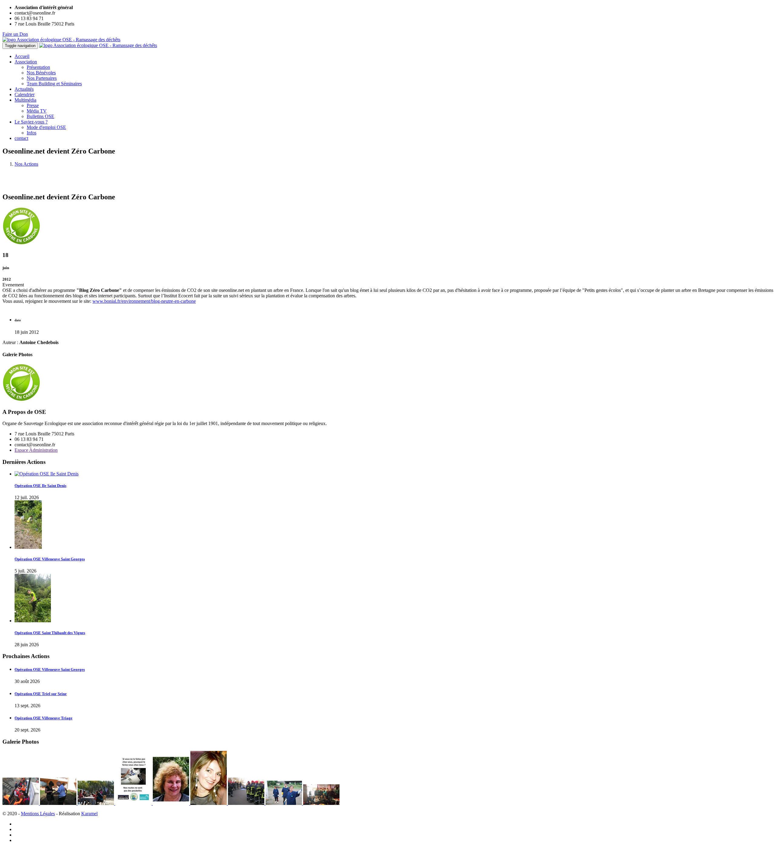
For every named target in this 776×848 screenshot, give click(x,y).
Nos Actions (26, 164)
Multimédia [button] (25, 100)
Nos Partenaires (42, 78)
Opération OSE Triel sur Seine (41, 693)
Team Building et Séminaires (54, 83)
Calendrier (25, 94)
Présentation (38, 67)
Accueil (22, 56)
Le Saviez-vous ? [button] (31, 121)
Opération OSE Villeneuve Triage (43, 718)
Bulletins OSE (40, 116)
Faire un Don (15, 34)
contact (21, 138)
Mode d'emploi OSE (46, 127)
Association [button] (26, 61)
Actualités (24, 89)
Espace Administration (36, 450)
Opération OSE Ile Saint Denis (40, 485)
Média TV (37, 110)
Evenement (13, 284)
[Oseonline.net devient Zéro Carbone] (21, 400)
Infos (31, 132)
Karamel (89, 813)
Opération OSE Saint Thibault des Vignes (50, 632)
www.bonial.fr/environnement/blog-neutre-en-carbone (144, 301)
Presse (33, 105)
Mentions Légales (38, 813)
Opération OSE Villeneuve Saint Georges (50, 559)
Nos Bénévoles (41, 72)
